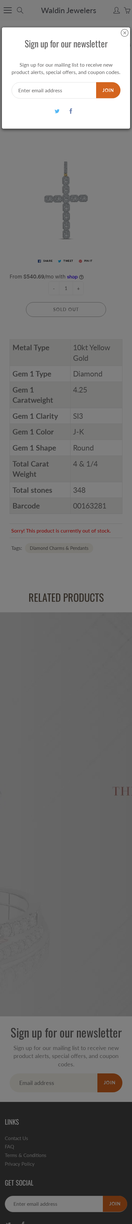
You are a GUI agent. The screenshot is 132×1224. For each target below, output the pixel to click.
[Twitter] (56, 111)
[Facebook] (70, 111)
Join (108, 90)
